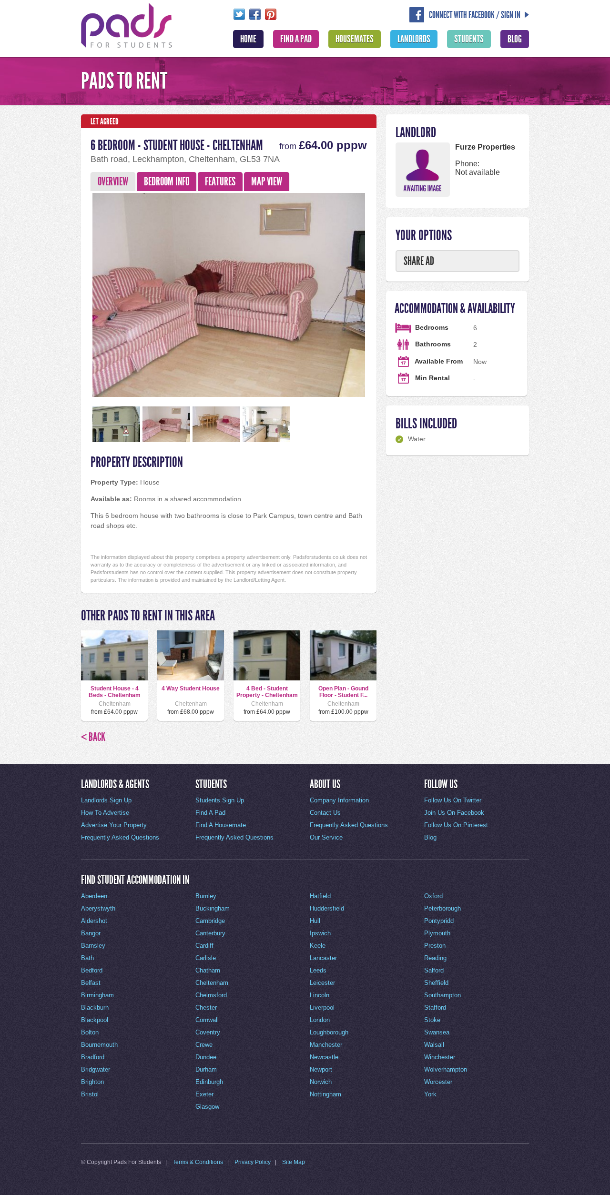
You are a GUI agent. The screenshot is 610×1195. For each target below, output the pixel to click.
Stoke (432, 1019)
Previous (76, 293)
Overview (113, 181)
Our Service (326, 837)
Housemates (355, 39)
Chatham (207, 970)
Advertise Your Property (114, 825)
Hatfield (320, 896)
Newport (321, 1069)
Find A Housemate (220, 825)
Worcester (438, 1081)
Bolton (90, 1032)
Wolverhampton (445, 1069)
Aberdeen (94, 896)
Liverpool (322, 1007)
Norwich (321, 1081)
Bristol (90, 1094)
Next (382, 293)
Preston (435, 945)
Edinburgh (209, 1081)
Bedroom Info (166, 181)
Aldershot (94, 920)
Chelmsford (211, 995)
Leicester (322, 982)
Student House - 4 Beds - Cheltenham (115, 692)
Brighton (92, 1081)
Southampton (442, 995)
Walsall (434, 1044)
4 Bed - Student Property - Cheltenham (267, 692)
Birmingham (97, 995)
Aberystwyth (98, 908)
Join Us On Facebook (454, 812)
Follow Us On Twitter (452, 800)
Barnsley (93, 945)
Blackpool (94, 1019)
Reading (435, 958)
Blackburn (95, 1007)
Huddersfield (327, 908)
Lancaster (323, 958)
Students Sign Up (219, 800)
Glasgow (207, 1106)
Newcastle (324, 1057)
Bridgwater (95, 1069)
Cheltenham (211, 982)
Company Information (339, 800)
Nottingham (325, 1094)
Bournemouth (99, 1044)
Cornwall (207, 1019)
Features (220, 181)
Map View (266, 181)
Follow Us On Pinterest (456, 825)
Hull (315, 920)
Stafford (435, 1007)
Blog (515, 39)
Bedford (91, 970)
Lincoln (319, 995)
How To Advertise (105, 812)
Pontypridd (439, 920)
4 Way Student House (191, 688)
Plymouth (437, 933)
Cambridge (210, 920)
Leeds (318, 970)
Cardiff (204, 945)
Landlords (413, 39)
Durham (206, 1069)
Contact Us (325, 812)
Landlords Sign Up (106, 800)
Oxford (433, 896)
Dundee (205, 1057)
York (430, 1094)
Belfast (91, 982)
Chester (206, 1007)
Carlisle (205, 958)
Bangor (91, 933)
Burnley (205, 896)
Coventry (207, 1032)
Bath (87, 958)
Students (469, 39)
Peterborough (442, 908)
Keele (317, 945)
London (320, 1019)
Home (248, 39)
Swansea (436, 1032)
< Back (93, 737)
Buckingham (212, 908)
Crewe (204, 1044)
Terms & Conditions (198, 1162)
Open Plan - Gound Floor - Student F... (343, 692)
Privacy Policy (252, 1162)
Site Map (293, 1162)
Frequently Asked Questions (120, 837)
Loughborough (329, 1032)
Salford (434, 970)
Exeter (204, 1094)
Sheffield (436, 982)
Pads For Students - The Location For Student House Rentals (127, 24)
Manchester (326, 1044)
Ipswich (320, 933)
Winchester (439, 1057)
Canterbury (210, 933)
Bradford (92, 1057)
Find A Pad (296, 39)
